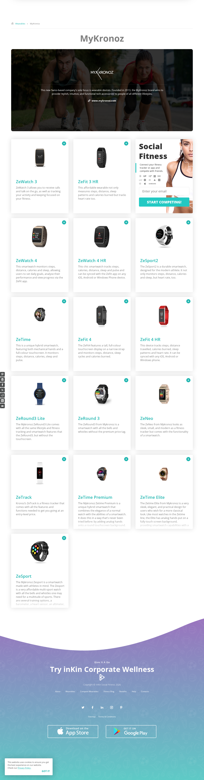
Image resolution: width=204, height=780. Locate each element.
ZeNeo (146, 418)
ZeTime (23, 339)
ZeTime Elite (152, 497)
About (58, 691)
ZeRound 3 (89, 418)
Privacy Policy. (24, 767)
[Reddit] (2, 395)
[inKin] (102, 676)
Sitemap (92, 716)
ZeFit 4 (84, 339)
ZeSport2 (149, 260)
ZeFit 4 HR (150, 339)
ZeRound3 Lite (30, 418)
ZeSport (23, 576)
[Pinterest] (2, 374)
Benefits (123, 691)
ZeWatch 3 (26, 181)
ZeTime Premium (95, 497)
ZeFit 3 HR (88, 181)
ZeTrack (24, 497)
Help (134, 691)
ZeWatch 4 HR (92, 260)
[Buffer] (2, 379)
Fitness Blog (109, 691)
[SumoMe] (2, 405)
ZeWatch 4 (26, 260)
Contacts (145, 691)
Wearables (71, 691)
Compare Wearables (89, 691)
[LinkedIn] (2, 400)
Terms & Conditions (107, 716)
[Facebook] (2, 384)
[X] (2, 390)
